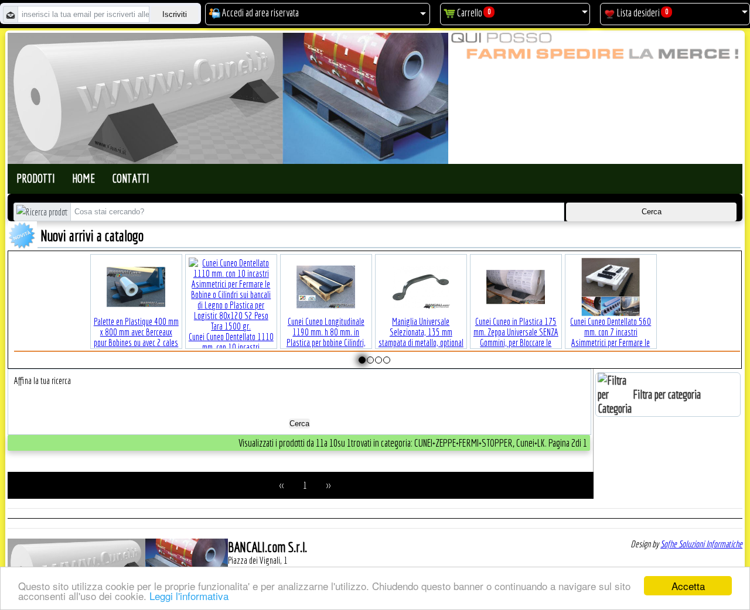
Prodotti (35, 178)
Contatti (130, 178)
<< (281, 485)
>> (328, 485)
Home (83, 178)
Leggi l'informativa (189, 595)
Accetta (688, 585)
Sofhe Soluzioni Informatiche (701, 544)
